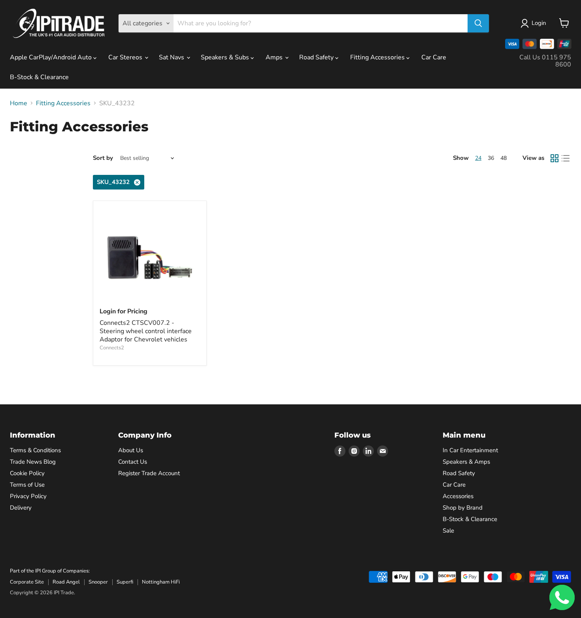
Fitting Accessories (378, 57)
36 (491, 158)
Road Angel (66, 582)
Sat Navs (172, 57)
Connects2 (112, 347)
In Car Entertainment (470, 450)
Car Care (433, 57)
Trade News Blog (33, 462)
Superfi (125, 582)
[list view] (565, 158)
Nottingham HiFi (161, 582)
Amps (275, 57)
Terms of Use (27, 485)
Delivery (21, 508)
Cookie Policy (27, 473)
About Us (130, 450)
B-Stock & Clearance (39, 77)
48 (503, 158)
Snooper (98, 582)
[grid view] (554, 158)
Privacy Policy (28, 496)
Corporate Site (27, 582)
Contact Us (132, 462)
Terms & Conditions (35, 450)
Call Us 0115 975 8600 (545, 61)
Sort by (103, 158)
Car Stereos (126, 57)
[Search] (478, 23)
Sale (448, 531)
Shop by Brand (463, 508)
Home (18, 103)
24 (478, 158)
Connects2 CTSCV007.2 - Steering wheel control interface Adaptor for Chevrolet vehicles (146, 331)
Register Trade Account (149, 473)
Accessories (458, 496)
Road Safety (317, 57)
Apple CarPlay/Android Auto (51, 57)
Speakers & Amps (466, 462)
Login (539, 23)
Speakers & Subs (226, 57)
